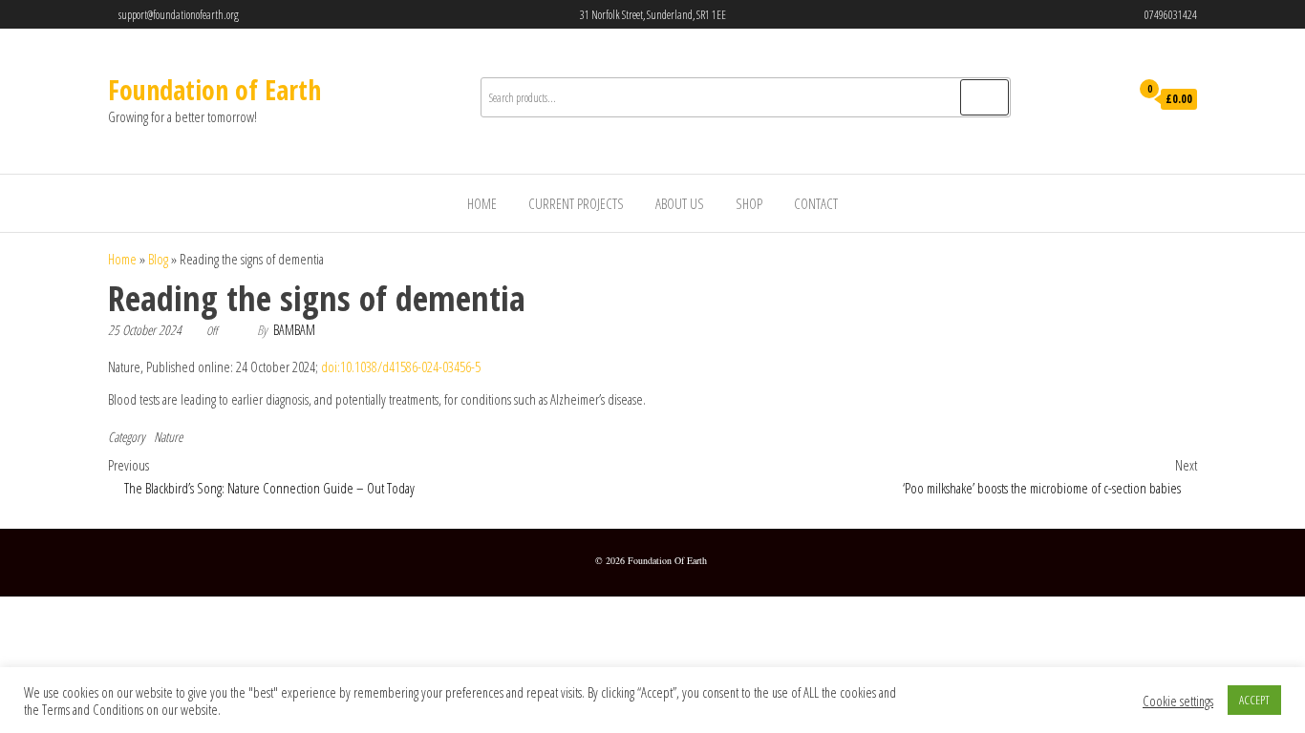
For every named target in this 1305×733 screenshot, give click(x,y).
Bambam (294, 330)
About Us (679, 203)
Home (482, 203)
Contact (816, 203)
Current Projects (576, 203)
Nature (168, 437)
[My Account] (1110, 100)
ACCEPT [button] (1254, 699)
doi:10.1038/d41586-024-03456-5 (401, 366)
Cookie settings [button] (1178, 700)
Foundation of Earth (214, 90)
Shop (749, 203)
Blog (158, 258)
